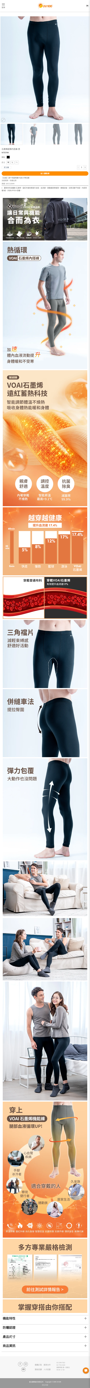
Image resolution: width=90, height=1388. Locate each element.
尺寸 (3, 162)
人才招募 (47, 1369)
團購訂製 (38, 1365)
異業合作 (47, 1365)
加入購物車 (45, 173)
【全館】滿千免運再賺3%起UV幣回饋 (15, 178)
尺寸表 (6, 167)
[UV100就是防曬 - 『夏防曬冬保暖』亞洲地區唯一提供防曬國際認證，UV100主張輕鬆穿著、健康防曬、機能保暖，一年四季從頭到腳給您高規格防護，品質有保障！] (45, 6)
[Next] (85, 69)
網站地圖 (45, 1385)
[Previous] (5, 69)
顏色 (3, 157)
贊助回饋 (38, 1369)
